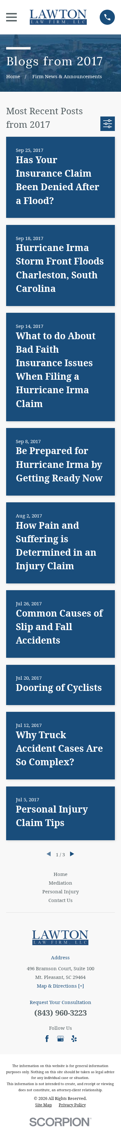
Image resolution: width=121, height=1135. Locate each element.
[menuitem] (43, 1105)
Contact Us (60, 900)
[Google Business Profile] (60, 1038)
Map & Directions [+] (60, 985)
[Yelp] (74, 1038)
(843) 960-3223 (60, 1012)
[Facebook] (47, 1038)
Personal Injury (60, 891)
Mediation (60, 882)
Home (60, 874)
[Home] (58, 17)
